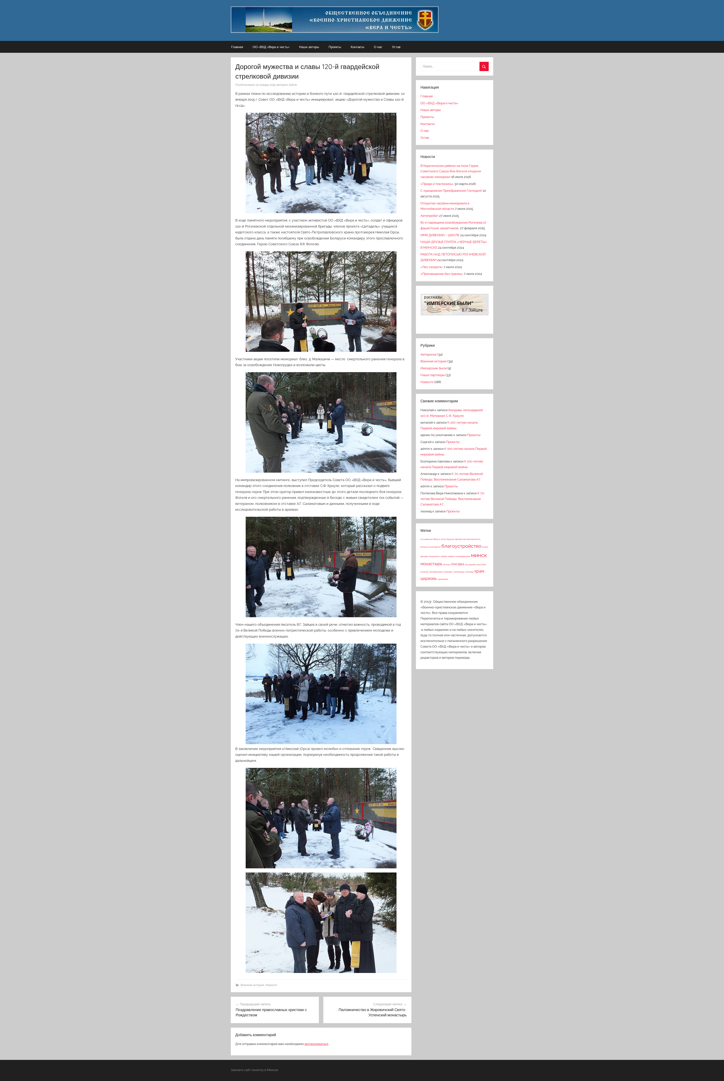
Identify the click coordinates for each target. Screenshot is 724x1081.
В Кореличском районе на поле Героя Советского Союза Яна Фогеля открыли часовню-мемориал (450, 171)
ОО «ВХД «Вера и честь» (271, 47)
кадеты (451, 556)
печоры (446, 564)
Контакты (357, 47)
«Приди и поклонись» (437, 184)
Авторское (428, 354)
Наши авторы (309, 47)
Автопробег (429, 216)
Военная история (252, 985)
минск (479, 555)
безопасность (473, 539)
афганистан (460, 539)
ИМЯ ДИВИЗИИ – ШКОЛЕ (439, 235)
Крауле (450, 539)
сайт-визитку (254, 1070)
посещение (470, 564)
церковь (428, 578)
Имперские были (433, 368)
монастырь (431, 563)
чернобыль (442, 579)
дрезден (424, 556)
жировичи (434, 556)
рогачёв (424, 572)
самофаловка (436, 572)
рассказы (481, 564)
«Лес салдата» (431, 267)
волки (485, 547)
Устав (396, 47)
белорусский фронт (430, 547)
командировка (463, 556)
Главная (237, 47)
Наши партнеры (432, 375)
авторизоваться (316, 1044)
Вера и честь (439, 539)
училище (469, 572)
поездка (457, 564)
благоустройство (461, 546)
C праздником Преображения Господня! (451, 190)
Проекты (335, 47)
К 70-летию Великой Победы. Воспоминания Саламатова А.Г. (452, 498)
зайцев (443, 556)
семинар (447, 572)
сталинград (458, 572)
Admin (293, 85)
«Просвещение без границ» (441, 274)
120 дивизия (426, 539)
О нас (378, 47)
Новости (271, 985)
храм (479, 571)
